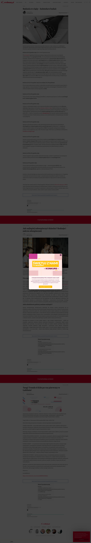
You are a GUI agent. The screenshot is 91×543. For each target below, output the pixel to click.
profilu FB (46, 281)
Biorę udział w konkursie (45, 286)
